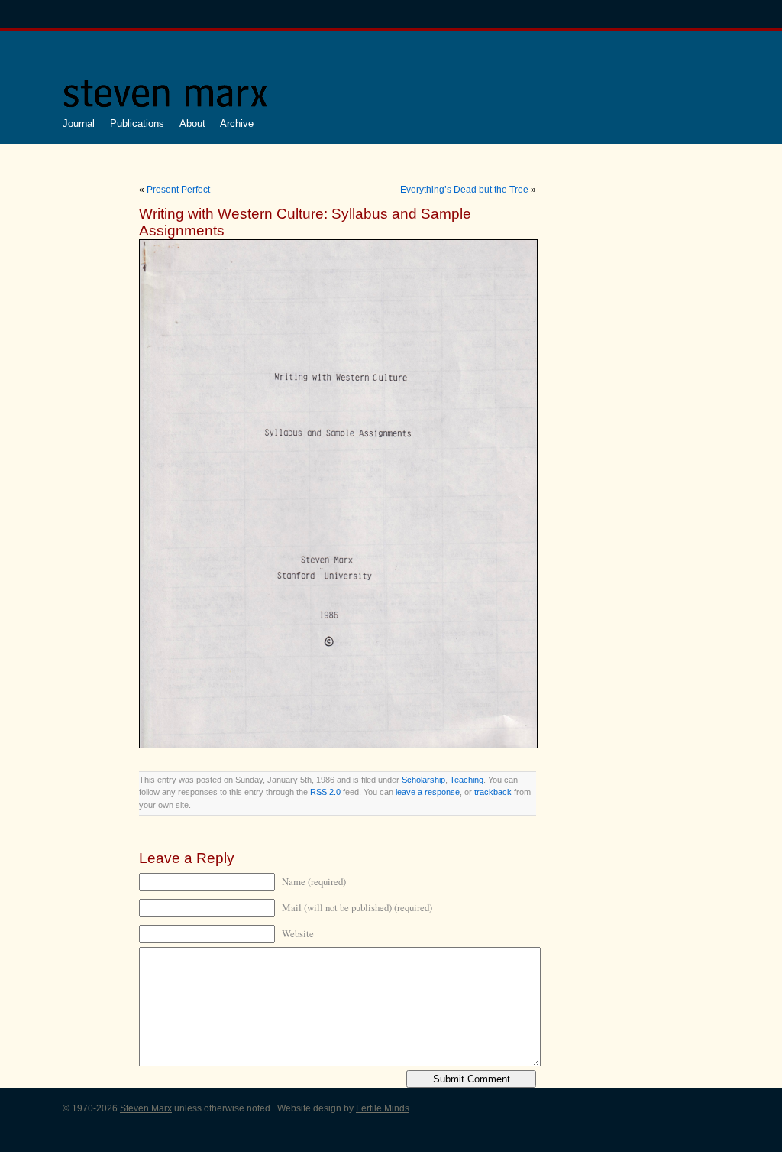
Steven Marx (146, 1108)
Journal (79, 123)
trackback (493, 792)
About (192, 123)
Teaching (466, 779)
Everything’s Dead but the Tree (464, 189)
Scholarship (423, 779)
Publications (137, 123)
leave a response (428, 792)
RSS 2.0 (325, 792)
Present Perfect (178, 189)
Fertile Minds (382, 1108)
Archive (237, 123)
